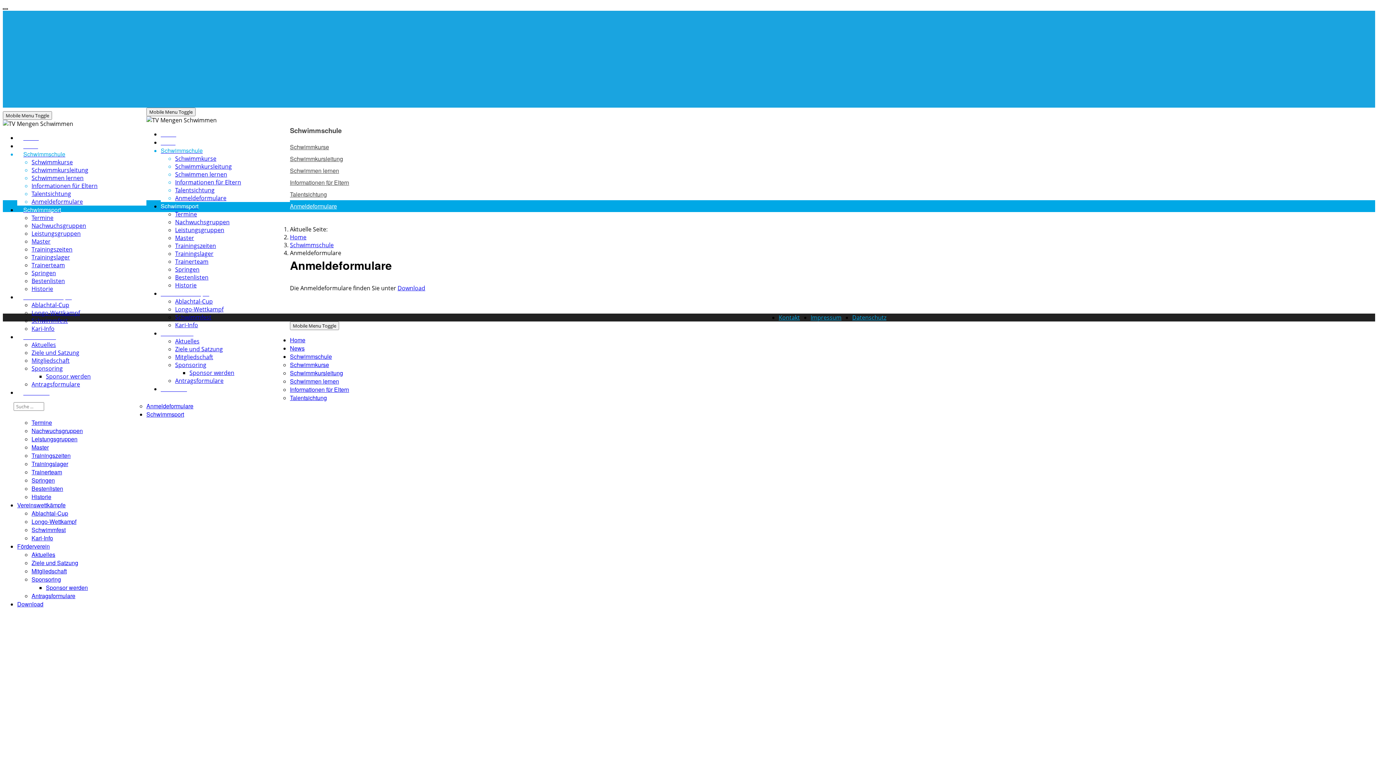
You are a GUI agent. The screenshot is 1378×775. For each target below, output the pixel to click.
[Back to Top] (5, 9)
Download (411, 288)
